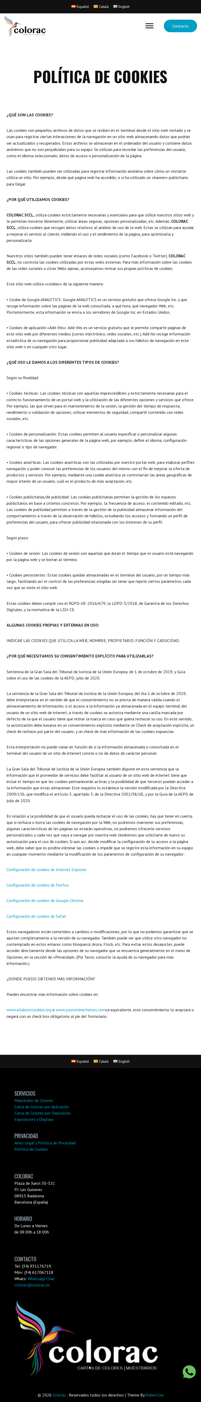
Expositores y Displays (34, 1119)
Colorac (59, 1395)
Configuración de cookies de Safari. (37, 916)
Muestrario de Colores (33, 1100)
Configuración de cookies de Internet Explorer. (47, 869)
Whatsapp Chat (41, 1278)
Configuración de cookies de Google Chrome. (45, 900)
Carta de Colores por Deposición (42, 1113)
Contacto (180, 26)
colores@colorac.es (32, 1284)
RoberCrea (155, 1395)
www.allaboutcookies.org (29, 1009)
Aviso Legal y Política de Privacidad (45, 1142)
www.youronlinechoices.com (80, 1009)
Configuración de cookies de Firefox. (38, 885)
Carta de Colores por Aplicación (41, 1106)
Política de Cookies (31, 1149)
